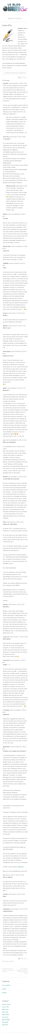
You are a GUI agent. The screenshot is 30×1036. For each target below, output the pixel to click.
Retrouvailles (6, 1019)
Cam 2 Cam (5, 1007)
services (11, 961)
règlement (21, 867)
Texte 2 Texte (6, 1004)
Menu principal (16, 18)
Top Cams (5, 1017)
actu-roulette (6, 985)
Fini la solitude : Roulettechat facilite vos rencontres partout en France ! (22, 971)
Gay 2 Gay (5, 1012)
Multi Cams (5, 1009)
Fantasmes (5, 1022)
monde (4, 989)
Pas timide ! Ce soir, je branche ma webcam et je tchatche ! (8, 970)
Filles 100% (5, 1014)
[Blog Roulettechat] (15, 11)
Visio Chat (5, 1024)
